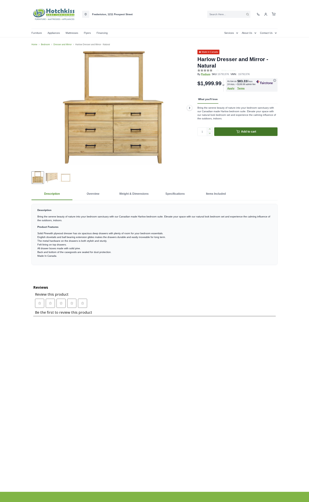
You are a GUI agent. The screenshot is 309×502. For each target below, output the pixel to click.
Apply (230, 88)
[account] (266, 14)
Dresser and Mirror (62, 44)
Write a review (228, 70)
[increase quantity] (210, 129)
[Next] (189, 108)
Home (34, 44)
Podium (205, 74)
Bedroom (45, 44)
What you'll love (208, 99)
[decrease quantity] (210, 134)
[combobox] (228, 14)
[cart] (273, 14)
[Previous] (36, 108)
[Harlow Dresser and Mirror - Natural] (113, 108)
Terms (241, 88)
